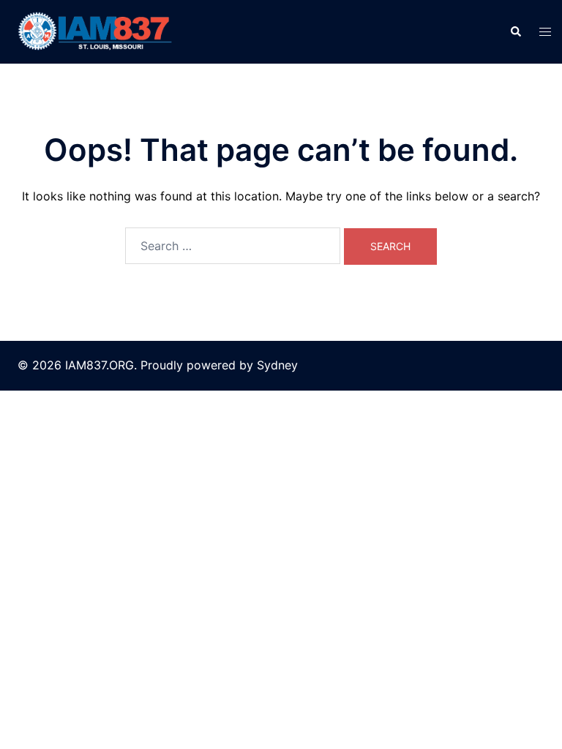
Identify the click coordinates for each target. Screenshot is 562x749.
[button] (515, 31)
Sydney (277, 365)
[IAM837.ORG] (93, 30)
